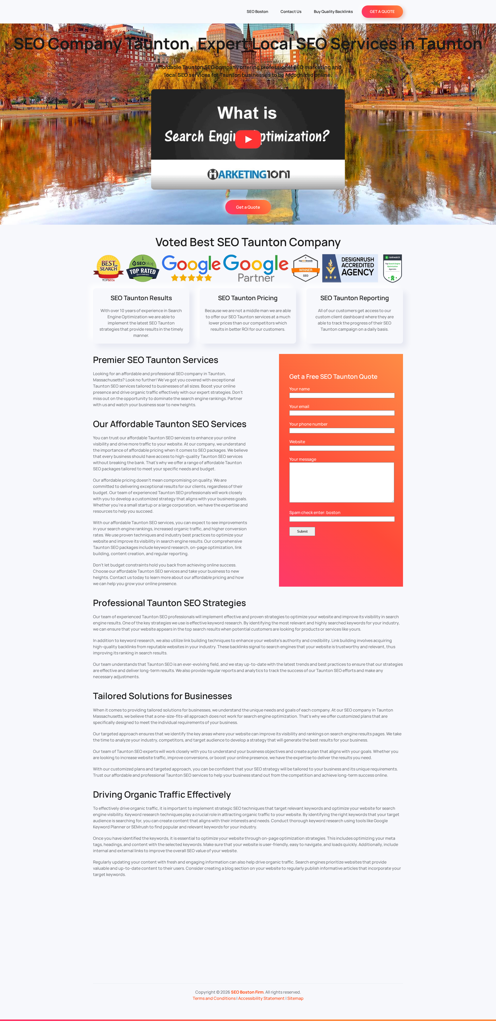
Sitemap (295, 998)
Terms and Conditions (214, 998)
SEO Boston (257, 11)
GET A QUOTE (382, 11)
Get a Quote (248, 207)
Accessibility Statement (261, 998)
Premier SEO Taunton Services (155, 360)
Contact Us (291, 11)
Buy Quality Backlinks (333, 11)
